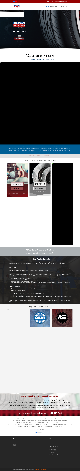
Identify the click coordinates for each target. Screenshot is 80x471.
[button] (66, 6)
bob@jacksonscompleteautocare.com (61, 1)
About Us (14, 440)
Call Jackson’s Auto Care (14, 301)
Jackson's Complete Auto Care (21, 465)
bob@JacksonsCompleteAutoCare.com (57, 450)
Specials (14, 441)
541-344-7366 (50, 1)
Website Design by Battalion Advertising (41, 465)
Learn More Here (19, 38)
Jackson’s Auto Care (65, 263)
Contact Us (15, 439)
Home (14, 437)
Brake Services (15, 438)
